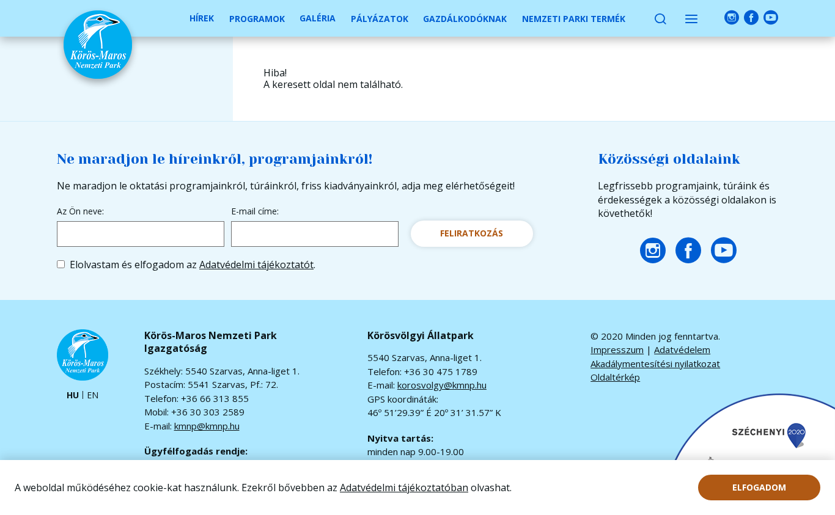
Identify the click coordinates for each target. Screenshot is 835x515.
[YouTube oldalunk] (770, 18)
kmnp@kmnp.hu (207, 426)
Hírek (201, 18)
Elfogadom (759, 487)
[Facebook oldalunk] (751, 18)
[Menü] (691, 18)
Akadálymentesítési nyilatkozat (655, 363)
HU (73, 395)
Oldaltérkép (615, 377)
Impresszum (617, 349)
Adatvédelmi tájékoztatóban (404, 487)
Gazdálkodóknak (465, 18)
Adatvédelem (682, 349)
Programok (257, 18)
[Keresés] (660, 18)
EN (92, 395)
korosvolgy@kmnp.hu (442, 385)
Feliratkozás (471, 233)
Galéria (318, 18)
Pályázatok (379, 18)
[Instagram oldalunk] (731, 18)
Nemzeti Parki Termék (573, 18)
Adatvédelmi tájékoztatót (256, 264)
